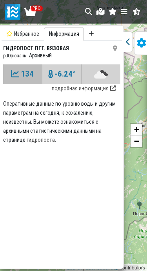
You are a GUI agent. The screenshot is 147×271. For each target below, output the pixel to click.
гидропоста (41, 140)
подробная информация (80, 88)
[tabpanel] (62, 146)
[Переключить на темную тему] (137, 11)
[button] (113, 11)
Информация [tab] (64, 34)
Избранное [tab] (26, 34)
